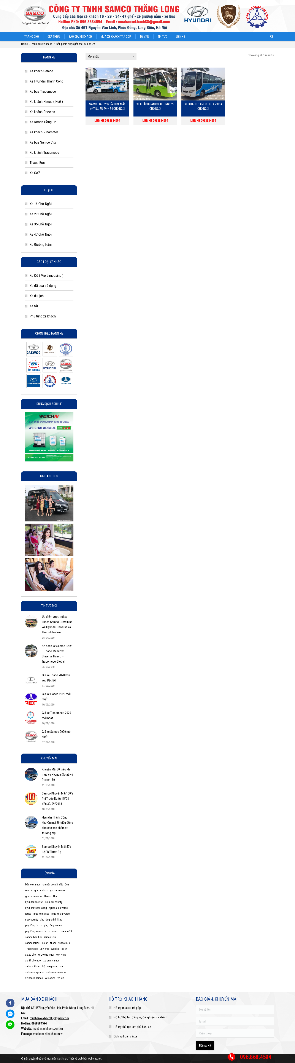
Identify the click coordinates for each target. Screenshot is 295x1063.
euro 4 (28, 890)
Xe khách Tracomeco (44, 152)
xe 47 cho (61, 954)
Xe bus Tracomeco (43, 91)
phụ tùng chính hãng (51, 919)
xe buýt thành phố (35, 966)
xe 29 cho (30, 954)
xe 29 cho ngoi (46, 954)
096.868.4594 (255, 1057)
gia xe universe (33, 896)
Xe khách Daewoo (42, 112)
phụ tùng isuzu (33, 925)
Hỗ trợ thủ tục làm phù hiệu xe (132, 1027)
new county (31, 919)
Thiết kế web (75, 1058)
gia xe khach (41, 890)
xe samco (50, 978)
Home (24, 43)
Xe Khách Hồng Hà (43, 122)
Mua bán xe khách (42, 43)
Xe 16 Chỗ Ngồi (41, 204)
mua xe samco (41, 913)
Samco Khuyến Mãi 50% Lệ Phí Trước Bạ (56, 849)
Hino (55, 896)
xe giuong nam (55, 966)
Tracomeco (31, 948)
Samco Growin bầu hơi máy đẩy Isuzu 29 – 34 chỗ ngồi (107, 106)
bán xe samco (33, 884)
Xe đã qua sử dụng (43, 285)
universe (44, 948)
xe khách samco (34, 978)
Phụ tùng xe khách (43, 316)
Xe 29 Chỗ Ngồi (41, 214)
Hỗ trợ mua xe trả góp (127, 1008)
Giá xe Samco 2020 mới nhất (56, 734)
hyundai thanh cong (36, 907)
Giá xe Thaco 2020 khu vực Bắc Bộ (56, 677)
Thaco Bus (37, 162)
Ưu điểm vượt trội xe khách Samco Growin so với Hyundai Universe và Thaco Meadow (57, 624)
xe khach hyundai (34, 972)
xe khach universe (56, 972)
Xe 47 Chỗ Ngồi (41, 234)
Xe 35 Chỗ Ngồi (41, 224)
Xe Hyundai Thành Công (46, 81)
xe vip (60, 978)
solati (45, 943)
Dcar (67, 884)
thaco (53, 943)
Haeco (47, 896)
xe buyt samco (51, 960)
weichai (55, 948)
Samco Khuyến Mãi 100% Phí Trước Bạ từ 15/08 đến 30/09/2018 (57, 798)
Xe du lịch (37, 296)
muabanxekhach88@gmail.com (49, 1018)
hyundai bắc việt (34, 902)
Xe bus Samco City (43, 142)
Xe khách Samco (41, 71)
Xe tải (34, 306)
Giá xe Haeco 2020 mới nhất (56, 696)
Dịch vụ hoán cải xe (125, 1036)
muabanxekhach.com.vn (48, 1029)
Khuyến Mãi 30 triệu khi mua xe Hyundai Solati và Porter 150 (57, 774)
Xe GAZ (35, 173)
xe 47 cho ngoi (33, 960)
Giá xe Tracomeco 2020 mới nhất (56, 715)
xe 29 (64, 948)
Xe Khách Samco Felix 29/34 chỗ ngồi (203, 106)
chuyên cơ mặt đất (53, 884)
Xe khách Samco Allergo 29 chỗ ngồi (155, 106)
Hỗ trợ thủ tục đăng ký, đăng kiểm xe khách (140, 1017)
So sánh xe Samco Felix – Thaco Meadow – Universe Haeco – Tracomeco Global (57, 653)
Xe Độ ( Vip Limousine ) (46, 275)
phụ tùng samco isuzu (37, 931)
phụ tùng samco (53, 925)
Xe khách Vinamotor (44, 132)
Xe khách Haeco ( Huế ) (46, 101)
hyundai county (53, 902)
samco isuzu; (32, 943)
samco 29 (66, 931)
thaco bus (64, 943)
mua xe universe (60, 913)
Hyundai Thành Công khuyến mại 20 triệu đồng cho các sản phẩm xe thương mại (57, 825)
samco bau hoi (33, 937)
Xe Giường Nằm (41, 244)
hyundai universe (58, 907)
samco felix (50, 937)
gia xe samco (57, 890)
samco (55, 931)
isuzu (28, 913)
